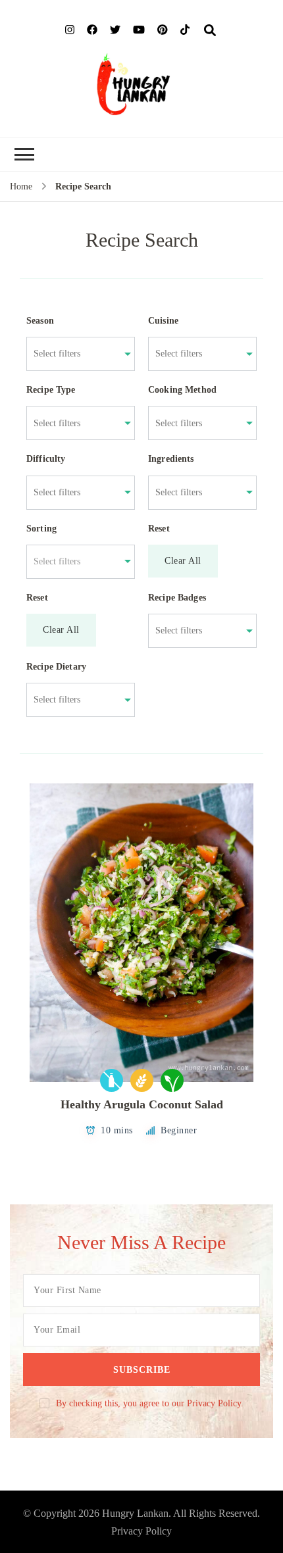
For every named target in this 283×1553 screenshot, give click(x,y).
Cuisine (163, 321)
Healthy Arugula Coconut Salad (142, 1104)
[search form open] (209, 30)
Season (40, 321)
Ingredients (171, 459)
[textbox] (73, 562)
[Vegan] (172, 1080)
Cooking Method (182, 390)
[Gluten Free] (141, 1080)
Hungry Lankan (135, 1513)
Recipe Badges (177, 598)
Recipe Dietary (56, 667)
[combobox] (73, 353)
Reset (159, 528)
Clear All (183, 561)
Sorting (41, 528)
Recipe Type (51, 390)
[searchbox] (74, 354)
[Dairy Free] (111, 1080)
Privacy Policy (141, 1531)
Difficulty (46, 459)
